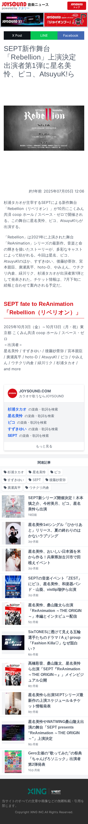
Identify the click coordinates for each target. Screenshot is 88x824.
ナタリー (24, 8)
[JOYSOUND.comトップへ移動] (76, 6)
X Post (17, 35)
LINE (44, 35)
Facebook (70, 35)
